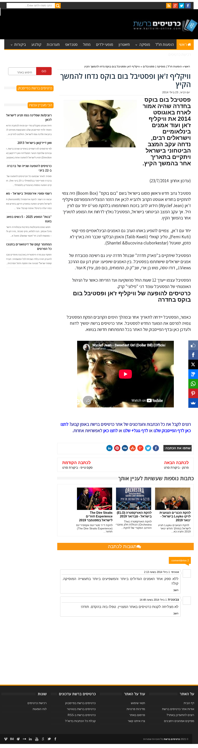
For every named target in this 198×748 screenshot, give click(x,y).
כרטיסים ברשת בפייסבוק (80, 703)
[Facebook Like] (193, 345)
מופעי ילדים (104, 44)
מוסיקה (144, 44)
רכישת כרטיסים (179, 54)
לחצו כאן (110, 430)
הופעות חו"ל (164, 44)
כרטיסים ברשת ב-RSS (82, 715)
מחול (86, 44)
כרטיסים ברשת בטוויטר (81, 709)
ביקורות (20, 44)
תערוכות (53, 44)
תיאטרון (124, 44)
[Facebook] (193, 355)
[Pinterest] (193, 393)
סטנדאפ (71, 44)
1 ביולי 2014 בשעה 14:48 (153, 599)
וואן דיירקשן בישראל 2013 (34, 143)
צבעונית (173, 599)
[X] (193, 364)
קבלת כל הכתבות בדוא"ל (80, 721)
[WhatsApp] (193, 384)
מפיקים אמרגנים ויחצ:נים (179, 721)
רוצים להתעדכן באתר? (180, 715)
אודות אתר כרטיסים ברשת (178, 709)
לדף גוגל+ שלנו (135, 430)
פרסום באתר (137, 715)
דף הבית (189, 703)
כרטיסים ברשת (172, 739)
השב (175, 590)
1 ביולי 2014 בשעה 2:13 (157, 572)
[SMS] (193, 374)
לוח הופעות (40, 709)
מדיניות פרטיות (136, 709)
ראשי (183, 44)
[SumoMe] (193, 403)
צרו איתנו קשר (136, 721)
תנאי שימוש (138, 703)
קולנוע (36, 44)
